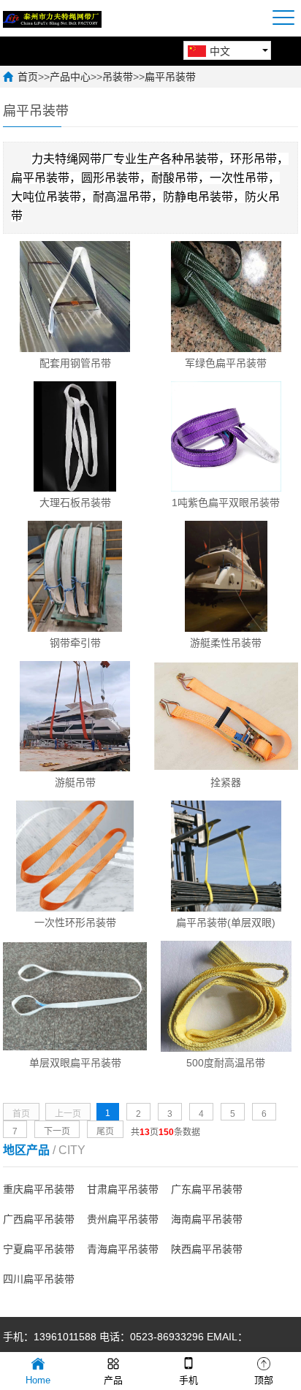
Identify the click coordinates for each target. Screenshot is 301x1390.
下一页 (57, 1131)
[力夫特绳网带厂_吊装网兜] (52, 18)
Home (38, 1380)
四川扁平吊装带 (39, 1279)
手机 (188, 1380)
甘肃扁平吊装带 (123, 1189)
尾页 (105, 1131)
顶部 (263, 1380)
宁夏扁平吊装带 (39, 1249)
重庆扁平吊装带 (39, 1189)
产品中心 (70, 77)
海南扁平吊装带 (207, 1219)
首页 (28, 77)
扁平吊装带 (170, 77)
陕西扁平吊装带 (207, 1249)
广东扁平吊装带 (207, 1189)
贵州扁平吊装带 (123, 1219)
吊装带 (117, 77)
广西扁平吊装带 (39, 1219)
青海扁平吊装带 (123, 1249)
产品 (113, 1380)
